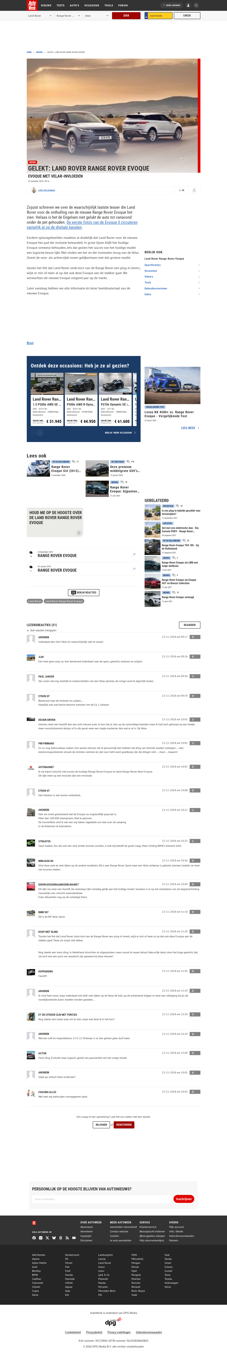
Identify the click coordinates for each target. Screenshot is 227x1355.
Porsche (135, 1282)
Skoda (168, 1258)
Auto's (74, 5)
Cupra (35, 1290)
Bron (30, 343)
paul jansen (46, 676)
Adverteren (86, 1231)
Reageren (190, 625)
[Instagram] (42, 1238)
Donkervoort (72, 1254)
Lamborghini (105, 1254)
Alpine (35, 1258)
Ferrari (68, 1262)
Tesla (167, 1274)
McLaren (103, 1286)
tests (148, 282)
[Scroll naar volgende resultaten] (40, 432)
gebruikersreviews (156, 288)
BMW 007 (43, 912)
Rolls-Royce (138, 1290)
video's (149, 276)
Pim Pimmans (46, 743)
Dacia (35, 1294)
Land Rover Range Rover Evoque (64, 601)
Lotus (101, 1270)
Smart (168, 1262)
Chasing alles (47, 1092)
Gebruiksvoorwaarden (181, 1236)
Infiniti (69, 1282)
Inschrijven (184, 1199)
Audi (34, 1266)
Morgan (135, 1262)
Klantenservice (148, 1227)
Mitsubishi (137, 1258)
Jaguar (68, 1286)
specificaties (153, 265)
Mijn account (176, 1227)
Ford (67, 1270)
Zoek (126, 15)
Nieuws (46, 5)
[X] (48, 1238)
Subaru (169, 1266)
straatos (44, 841)
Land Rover (34, 601)
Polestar (136, 1278)
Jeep (67, 1290)
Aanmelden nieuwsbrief (123, 1227)
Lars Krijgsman (46, 190)
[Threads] (62, 1238)
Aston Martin (39, 1262)
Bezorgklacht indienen (152, 1231)
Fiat (67, 1266)
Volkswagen (171, 1282)
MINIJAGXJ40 (45, 861)
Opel (134, 1270)
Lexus (101, 1266)
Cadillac (36, 1278)
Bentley (36, 1270)
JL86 (41, 657)
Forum (123, 5)
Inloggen (101, 1124)
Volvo (168, 1286)
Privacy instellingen (119, 1332)
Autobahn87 (46, 767)
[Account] (189, 5)
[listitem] (47, 399)
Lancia (102, 1258)
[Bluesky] (55, 1238)
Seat (167, 1254)
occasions (151, 270)
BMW (35, 1274)
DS (66, 1258)
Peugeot (136, 1274)
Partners (173, 1240)
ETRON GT (44, 696)
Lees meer (188, 427)
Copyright (85, 1236)
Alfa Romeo (38, 1254)
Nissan (135, 1266)
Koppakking (45, 971)
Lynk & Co (104, 1274)
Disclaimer (86, 1240)
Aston (42, 1053)
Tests (60, 5)
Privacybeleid (94, 1332)
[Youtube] (75, 1238)
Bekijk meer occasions (118, 432)
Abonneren (86, 1227)
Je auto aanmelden (120, 1240)
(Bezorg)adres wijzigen (152, 1236)
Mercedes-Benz (106, 1290)
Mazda (102, 1282)
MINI (134, 1254)
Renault (135, 1286)
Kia (67, 1294)
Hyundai (70, 1278)
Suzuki (168, 1270)
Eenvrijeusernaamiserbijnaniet (58, 884)
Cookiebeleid (73, 1332)
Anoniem (43, 637)
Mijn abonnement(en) (152, 1240)
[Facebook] (35, 1238)
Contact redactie (119, 1231)
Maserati (103, 1278)
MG (100, 1294)
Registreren (124, 1124)
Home (29, 52)
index (148, 294)
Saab (134, 1294)
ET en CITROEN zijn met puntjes (57, 1014)
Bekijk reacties (84, 592)
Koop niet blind (48, 931)
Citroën (36, 1286)
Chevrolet (37, 1282)
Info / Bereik (176, 1231)
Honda (69, 1274)
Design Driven (46, 719)
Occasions (91, 5)
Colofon (114, 1236)
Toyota (168, 1278)
